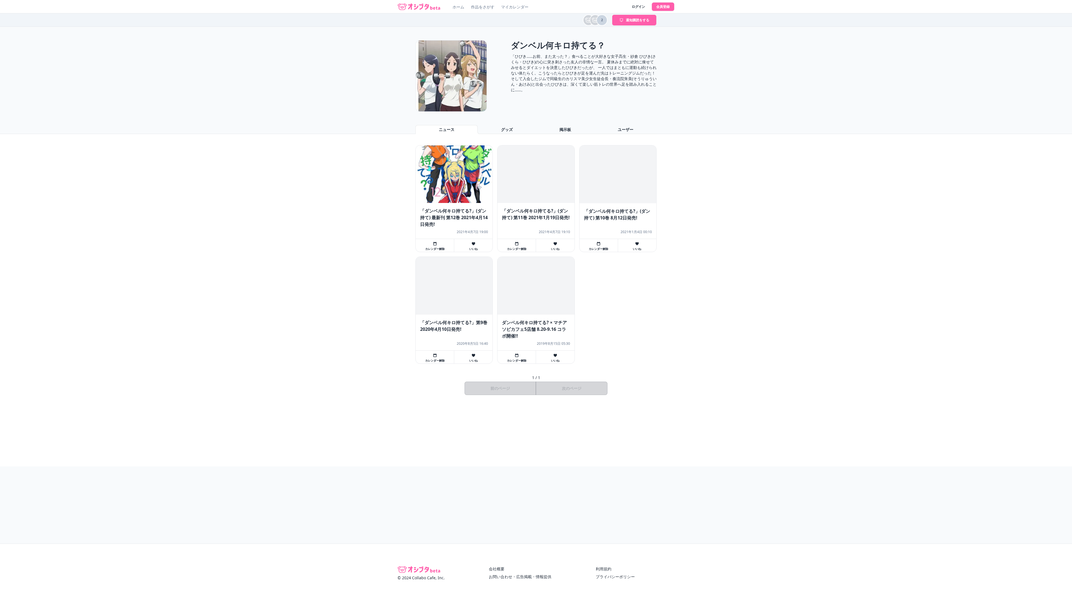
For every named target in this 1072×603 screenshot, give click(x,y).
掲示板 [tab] (565, 129)
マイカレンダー (514, 6)
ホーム (458, 6)
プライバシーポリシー (615, 576)
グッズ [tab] (507, 129)
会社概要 (496, 568)
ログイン (638, 6)
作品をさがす (482, 6)
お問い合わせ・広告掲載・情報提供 (520, 576)
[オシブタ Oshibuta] (419, 6)
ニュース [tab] (446, 129)
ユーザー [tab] (625, 129)
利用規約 (603, 568)
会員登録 (663, 6)
